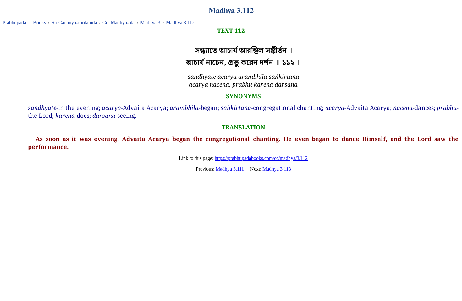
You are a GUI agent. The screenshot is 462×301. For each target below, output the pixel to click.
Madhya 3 (150, 22)
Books (39, 22)
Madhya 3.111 (230, 169)
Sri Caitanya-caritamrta (74, 22)
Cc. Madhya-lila (118, 22)
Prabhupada (14, 22)
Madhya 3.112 (180, 22)
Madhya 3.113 (276, 169)
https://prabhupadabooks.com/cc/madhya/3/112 (261, 158)
